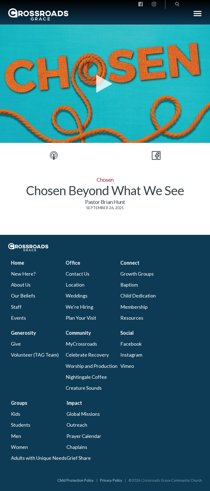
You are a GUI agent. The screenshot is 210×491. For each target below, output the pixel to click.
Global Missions (83, 414)
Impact (74, 403)
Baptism (129, 285)
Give (16, 344)
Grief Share (78, 458)
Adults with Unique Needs (38, 458)
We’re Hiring (79, 307)
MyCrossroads (81, 344)
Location (75, 285)
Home (17, 263)
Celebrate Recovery (87, 355)
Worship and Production (92, 366)
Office (73, 263)
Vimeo (127, 366)
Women (19, 447)
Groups (19, 403)
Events (18, 318)
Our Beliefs (23, 296)
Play (105, 84)
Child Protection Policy (75, 480)
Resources (131, 318)
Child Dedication (138, 296)
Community (78, 333)
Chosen (105, 179)
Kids (15, 414)
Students (20, 425)
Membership (134, 307)
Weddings (77, 296)
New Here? (23, 274)
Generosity (23, 333)
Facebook (131, 344)
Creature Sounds (84, 388)
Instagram (131, 355)
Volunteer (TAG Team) (35, 355)
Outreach (76, 425)
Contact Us (77, 274)
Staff (16, 307)
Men (16, 436)
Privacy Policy (111, 480)
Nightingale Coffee (86, 377)
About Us (21, 285)
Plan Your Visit (81, 318)
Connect (129, 263)
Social (127, 333)
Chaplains (76, 447)
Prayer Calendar (83, 436)
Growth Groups (137, 274)
